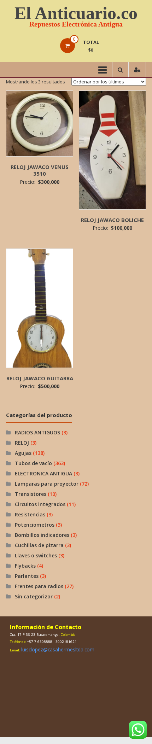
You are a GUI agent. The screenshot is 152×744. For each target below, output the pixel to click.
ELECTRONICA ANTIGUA (43, 473)
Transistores (30, 494)
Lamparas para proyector (46, 483)
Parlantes (27, 576)
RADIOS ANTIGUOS (37, 432)
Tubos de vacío (33, 463)
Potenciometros (34, 524)
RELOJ (22, 442)
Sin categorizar (34, 596)
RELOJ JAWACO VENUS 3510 (40, 170)
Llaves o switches (36, 555)
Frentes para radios (39, 586)
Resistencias (30, 514)
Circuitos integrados (40, 504)
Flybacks (25, 565)
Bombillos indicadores (42, 535)
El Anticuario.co (76, 13)
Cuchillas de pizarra (39, 545)
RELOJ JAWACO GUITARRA (39, 378)
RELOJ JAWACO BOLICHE (112, 219)
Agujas (23, 453)
